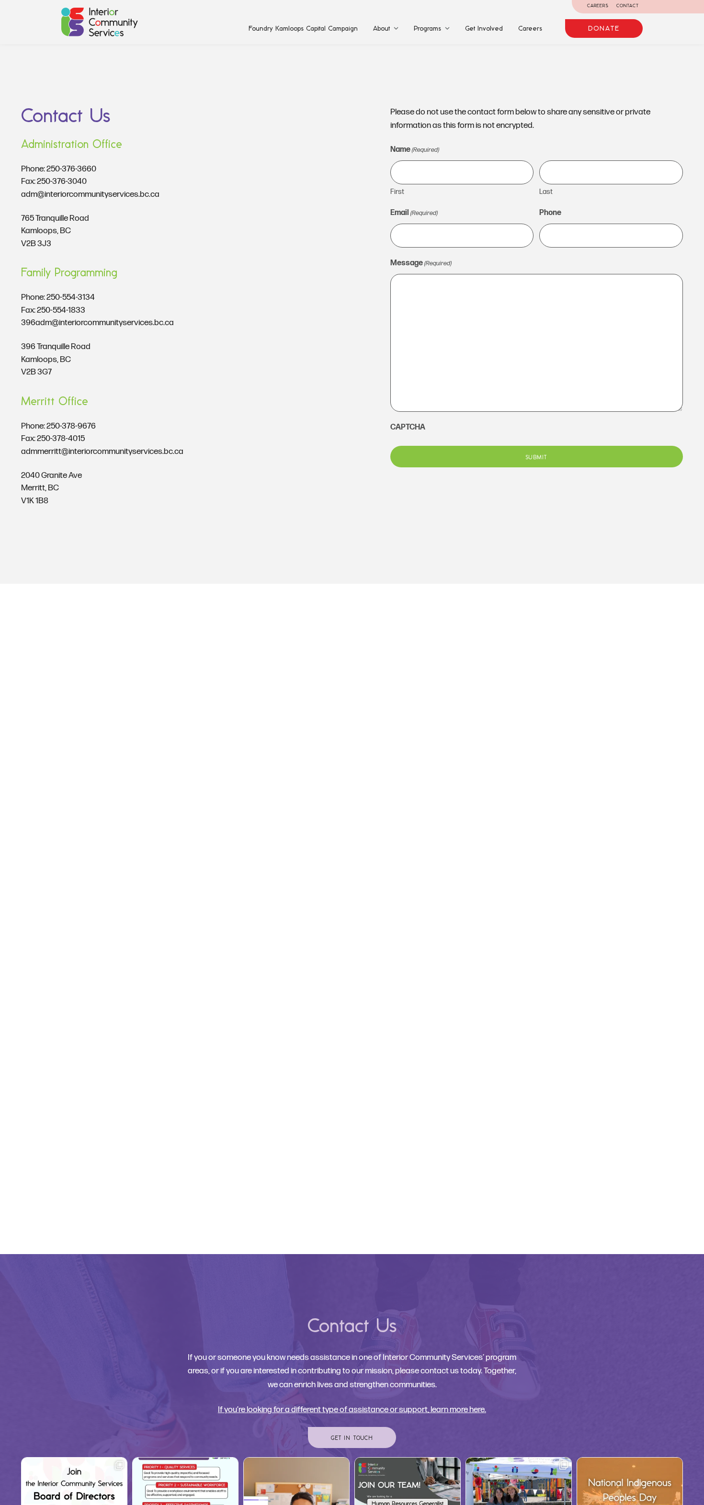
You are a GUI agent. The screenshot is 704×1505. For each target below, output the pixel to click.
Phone (550, 212)
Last (546, 192)
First (397, 192)
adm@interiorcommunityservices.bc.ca (90, 194)
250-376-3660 (71, 169)
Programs (427, 28)
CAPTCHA (407, 427)
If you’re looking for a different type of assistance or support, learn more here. (352, 1409)
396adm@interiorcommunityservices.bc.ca (97, 322)
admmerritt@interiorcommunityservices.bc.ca (102, 451)
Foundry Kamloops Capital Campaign (303, 28)
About (381, 28)
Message (421, 263)
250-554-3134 (70, 297)
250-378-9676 (71, 426)
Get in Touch (352, 1438)
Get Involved (484, 28)
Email (414, 212)
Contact (627, 5)
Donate (604, 28)
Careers (598, 5)
